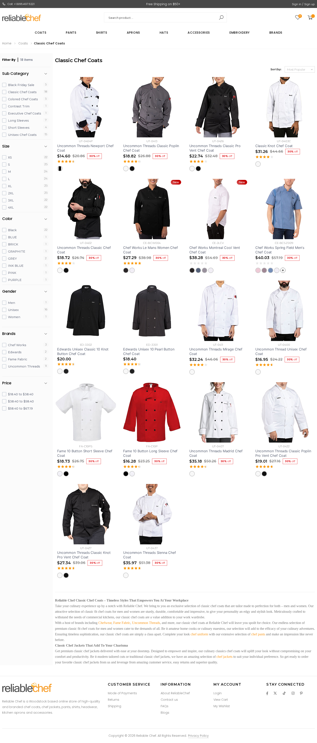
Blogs (165, 712)
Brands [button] (9, 333)
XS (10, 157)
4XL (11, 207)
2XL (11, 193)
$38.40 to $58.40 (21, 401)
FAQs (164, 706)
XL (10, 186)
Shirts (101, 32)
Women (14, 317)
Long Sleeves (18, 121)
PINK (12, 273)
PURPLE (15, 280)
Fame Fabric (17, 359)
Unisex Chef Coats (22, 135)
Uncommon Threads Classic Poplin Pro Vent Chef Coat (283, 453)
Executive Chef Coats (24, 113)
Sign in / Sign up (303, 4)
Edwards (15, 352)
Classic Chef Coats (22, 92)
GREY (12, 259)
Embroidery (239, 32)
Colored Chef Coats (23, 99)
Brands (275, 32)
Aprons (133, 32)
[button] (311, 17)
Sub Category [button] (15, 73)
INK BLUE (16, 266)
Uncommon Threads (24, 366)
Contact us (169, 699)
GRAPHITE (16, 251)
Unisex (13, 310)
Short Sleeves (19, 128)
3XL (11, 200)
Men (11, 303)
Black (12, 230)
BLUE (12, 237)
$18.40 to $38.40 (20, 394)
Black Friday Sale (21, 85)
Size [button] (5, 146)
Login (217, 693)
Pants (71, 32)
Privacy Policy (198, 736)
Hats (164, 32)
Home (6, 43)
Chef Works (17, 345)
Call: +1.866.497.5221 (21, 4)
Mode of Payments (122, 693)
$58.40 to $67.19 (20, 408)
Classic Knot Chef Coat (274, 146)
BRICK (13, 244)
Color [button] (7, 219)
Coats (40, 32)
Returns (113, 699)
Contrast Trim (19, 106)
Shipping (114, 706)
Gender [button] (9, 291)
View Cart (220, 699)
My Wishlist (221, 706)
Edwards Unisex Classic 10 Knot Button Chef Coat (82, 351)
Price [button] (6, 383)
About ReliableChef (175, 693)
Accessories (199, 32)
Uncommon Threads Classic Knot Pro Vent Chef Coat (83, 554)
